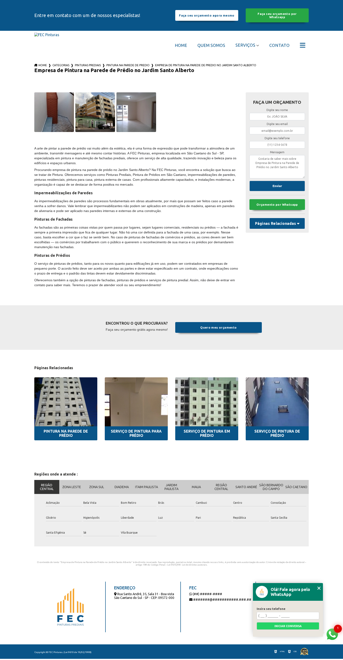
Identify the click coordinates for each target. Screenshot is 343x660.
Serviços (245, 45)
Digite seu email (277, 123)
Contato (279, 45)
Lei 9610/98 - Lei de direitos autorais (187, 564)
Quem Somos (211, 45)
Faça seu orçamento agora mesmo (206, 15)
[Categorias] (303, 45)
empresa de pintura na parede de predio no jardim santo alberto (205, 65)
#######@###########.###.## (221, 599)
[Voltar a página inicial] (46, 45)
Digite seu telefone (277, 138)
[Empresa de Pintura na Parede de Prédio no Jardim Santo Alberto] (54, 112)
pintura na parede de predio (128, 65)
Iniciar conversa (288, 626)
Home (181, 45)
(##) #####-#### (207, 594)
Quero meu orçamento (218, 327)
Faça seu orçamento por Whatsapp (277, 15)
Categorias (60, 65)
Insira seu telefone (271, 609)
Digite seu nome (277, 109)
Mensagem (277, 152)
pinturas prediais (88, 65)
